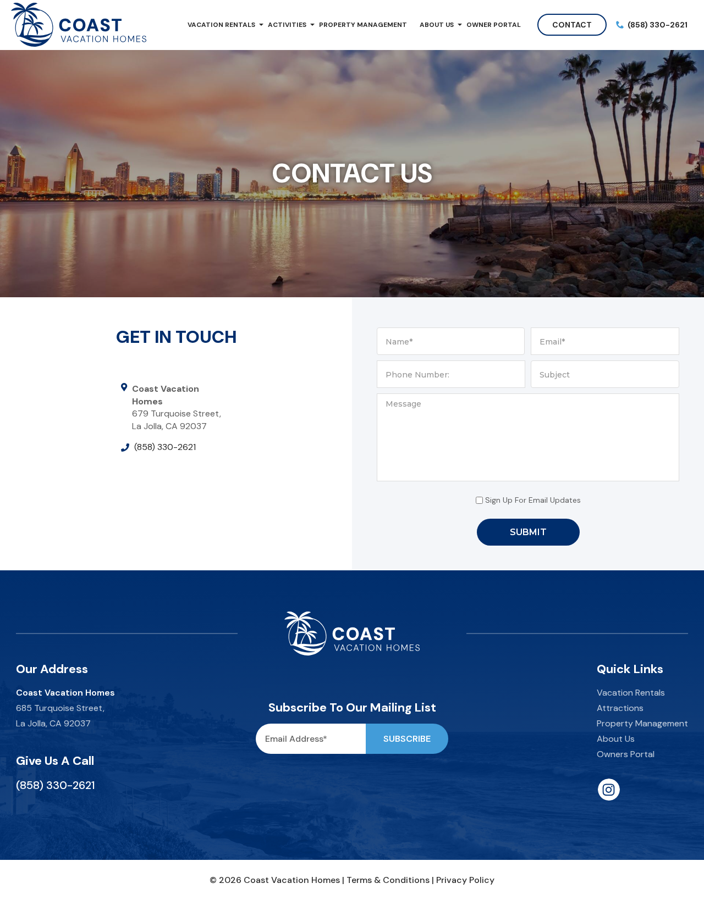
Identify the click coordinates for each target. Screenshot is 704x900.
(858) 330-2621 (165, 447)
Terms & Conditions (388, 880)
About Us (437, 24)
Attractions (620, 708)
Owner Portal (493, 24)
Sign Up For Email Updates (533, 500)
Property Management (363, 24)
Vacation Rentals (221, 24)
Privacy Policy (465, 880)
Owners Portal (625, 754)
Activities (287, 24)
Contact (572, 25)
